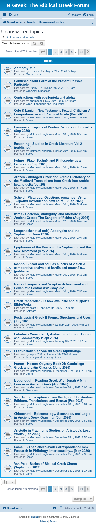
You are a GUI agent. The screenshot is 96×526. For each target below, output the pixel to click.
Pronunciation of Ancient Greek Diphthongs (47, 351)
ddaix (33, 307)
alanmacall (36, 100)
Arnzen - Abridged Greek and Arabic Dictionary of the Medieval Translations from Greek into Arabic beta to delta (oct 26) (52, 180)
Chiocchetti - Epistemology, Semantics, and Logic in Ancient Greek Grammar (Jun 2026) (52, 415)
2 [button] (55, 51)
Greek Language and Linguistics (45, 103)
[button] (43, 52)
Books (29, 120)
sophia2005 (36, 354)
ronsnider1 (36, 71)
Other (29, 473)
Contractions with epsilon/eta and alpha (44, 97)
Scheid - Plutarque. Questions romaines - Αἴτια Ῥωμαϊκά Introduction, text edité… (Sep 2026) (50, 199)
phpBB (35, 516)
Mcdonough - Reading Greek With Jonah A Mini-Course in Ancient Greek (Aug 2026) (51, 382)
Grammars (32, 390)
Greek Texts (33, 74)
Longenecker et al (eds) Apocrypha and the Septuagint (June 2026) (46, 232)
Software (31, 310)
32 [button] (81, 51)
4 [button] (66, 51)
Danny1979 (36, 87)
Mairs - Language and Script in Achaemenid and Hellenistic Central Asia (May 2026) (51, 286)
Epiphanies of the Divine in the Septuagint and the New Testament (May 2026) (52, 249)
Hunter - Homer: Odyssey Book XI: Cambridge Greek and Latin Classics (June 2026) (49, 365)
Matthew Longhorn (41, 117)
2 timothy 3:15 (24, 68)
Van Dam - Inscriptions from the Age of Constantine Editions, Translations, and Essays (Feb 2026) (53, 399)
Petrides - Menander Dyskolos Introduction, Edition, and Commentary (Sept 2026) (53, 336)
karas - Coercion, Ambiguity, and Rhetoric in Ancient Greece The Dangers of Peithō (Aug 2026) (51, 216)
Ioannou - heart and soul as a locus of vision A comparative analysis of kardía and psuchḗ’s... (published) (49, 267)
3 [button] (61, 51)
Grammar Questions (38, 90)
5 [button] (72, 51)
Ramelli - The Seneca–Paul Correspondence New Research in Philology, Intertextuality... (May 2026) (52, 449)
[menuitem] (13, 15)
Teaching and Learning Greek (43, 357)
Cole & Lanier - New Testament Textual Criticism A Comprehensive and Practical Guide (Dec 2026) (52, 112)
